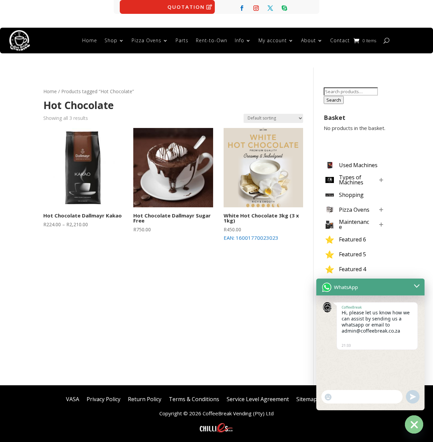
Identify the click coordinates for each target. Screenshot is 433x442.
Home (89, 40)
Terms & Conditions (194, 398)
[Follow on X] (270, 8)
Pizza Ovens (146, 40)
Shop (111, 40)
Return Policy (144, 398)
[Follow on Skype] (284, 8)
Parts (182, 40)
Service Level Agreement (258, 398)
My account (272, 40)
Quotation (186, 6)
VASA (72, 398)
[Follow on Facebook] (241, 8)
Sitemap (306, 398)
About (308, 40)
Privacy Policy (103, 398)
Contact (340, 40)
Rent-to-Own (211, 40)
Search (333, 100)
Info (239, 40)
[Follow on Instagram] (256, 8)
